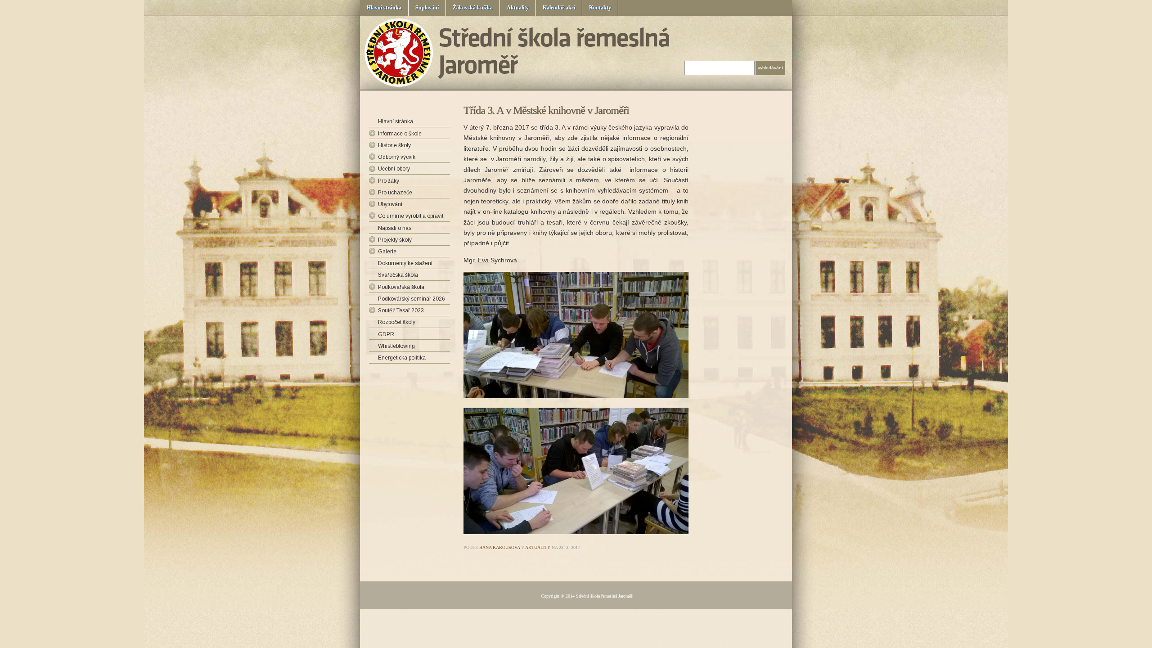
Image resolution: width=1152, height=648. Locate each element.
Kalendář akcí (559, 7)
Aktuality (518, 7)
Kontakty (600, 7)
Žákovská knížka (473, 7)
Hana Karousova (499, 547)
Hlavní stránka (384, 7)
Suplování (427, 7)
